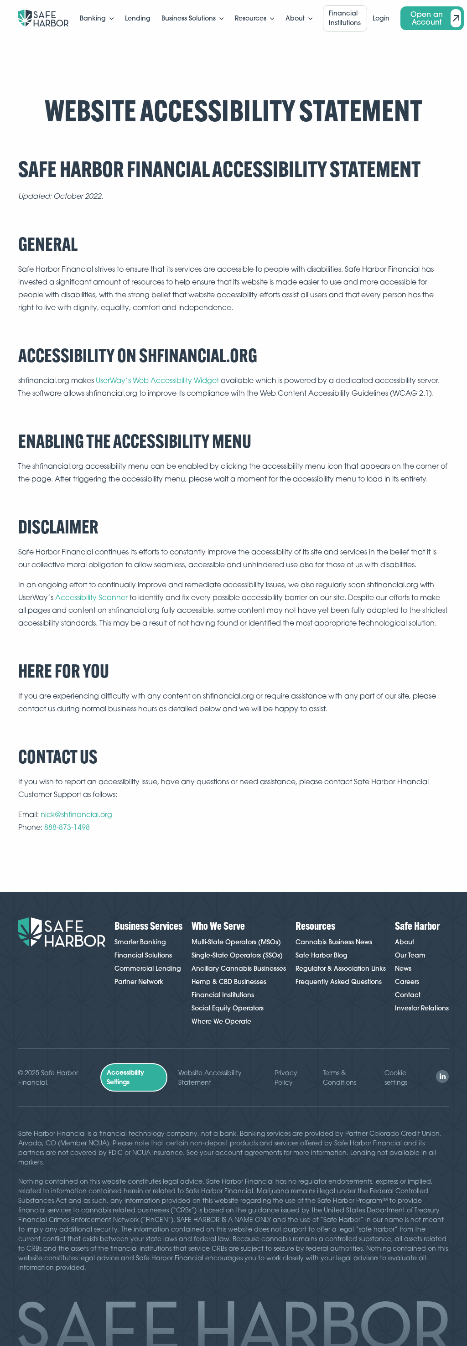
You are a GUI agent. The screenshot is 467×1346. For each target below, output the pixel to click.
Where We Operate (221, 1021)
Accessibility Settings (125, 1077)
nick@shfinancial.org (76, 814)
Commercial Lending (147, 968)
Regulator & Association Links (341, 968)
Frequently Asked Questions (339, 982)
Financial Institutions (223, 995)
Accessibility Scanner (91, 597)
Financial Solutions (143, 955)
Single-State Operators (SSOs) (237, 955)
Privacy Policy (286, 1077)
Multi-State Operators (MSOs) (236, 942)
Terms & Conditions (339, 1077)
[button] (96, 18)
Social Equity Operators (228, 1008)
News (403, 968)
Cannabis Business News (334, 942)
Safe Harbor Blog (322, 955)
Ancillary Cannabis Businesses (239, 968)
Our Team (410, 955)
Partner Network (138, 982)
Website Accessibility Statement (210, 1077)
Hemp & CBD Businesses (229, 982)
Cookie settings (395, 1077)
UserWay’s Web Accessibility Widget (157, 380)
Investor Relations (422, 1008)
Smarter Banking (140, 942)
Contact (407, 995)
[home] (43, 18)
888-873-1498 (67, 827)
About (404, 942)
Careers (407, 982)
